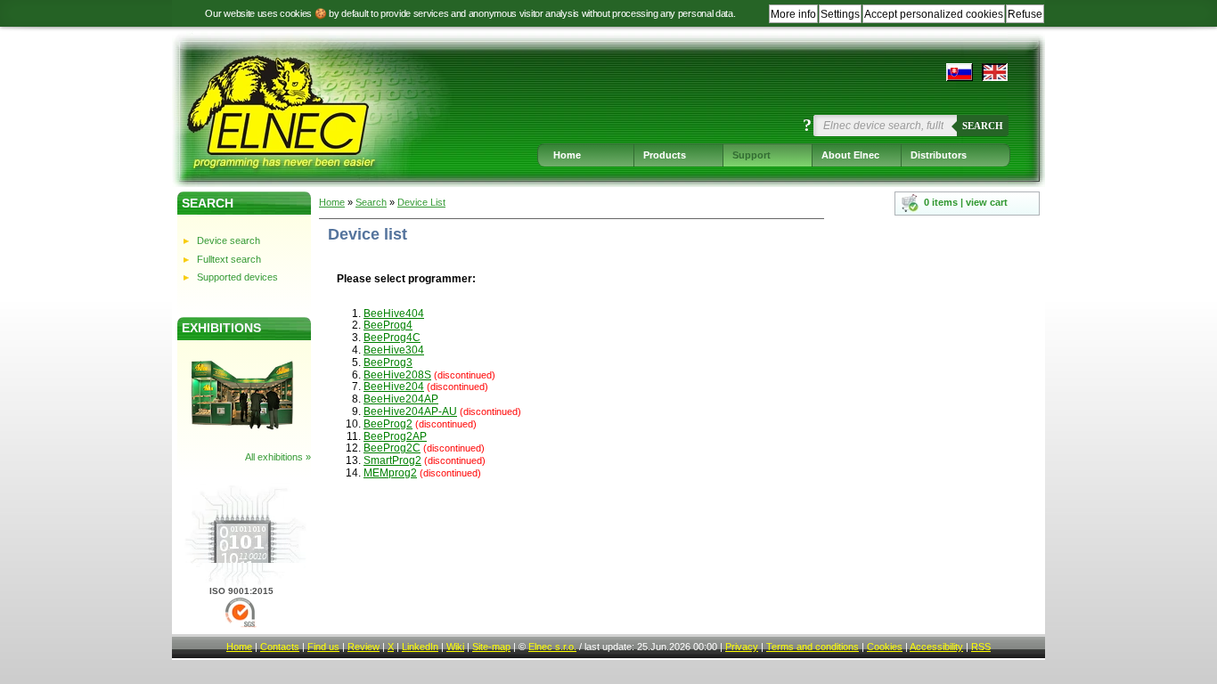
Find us (323, 646)
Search (982, 125)
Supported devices (237, 277)
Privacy (741, 646)
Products (664, 155)
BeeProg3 (387, 362)
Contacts (279, 646)
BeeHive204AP (400, 399)
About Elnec (850, 155)
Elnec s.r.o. (552, 646)
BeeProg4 (387, 325)
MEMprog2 (390, 473)
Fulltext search (229, 259)
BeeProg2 (387, 424)
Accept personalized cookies (933, 14)
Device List (421, 202)
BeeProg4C (392, 337)
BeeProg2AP (395, 436)
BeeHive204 (393, 386)
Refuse (1025, 14)
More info (793, 14)
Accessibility (936, 646)
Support (751, 155)
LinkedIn (420, 646)
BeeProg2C (392, 448)
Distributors (939, 155)
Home (567, 155)
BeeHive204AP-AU (410, 411)
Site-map (491, 646)
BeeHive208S (397, 375)
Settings (840, 14)
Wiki (455, 646)
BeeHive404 (393, 313)
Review (363, 646)
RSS (981, 646)
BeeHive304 (393, 350)
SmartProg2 (392, 460)
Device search (228, 240)
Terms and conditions (812, 646)
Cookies (885, 646)
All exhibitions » (278, 457)
